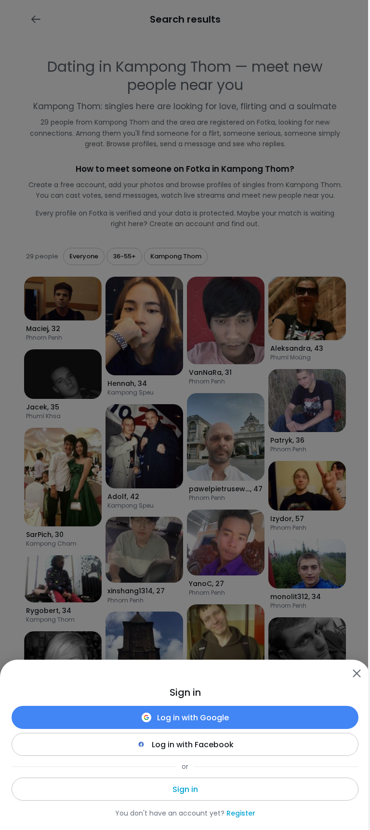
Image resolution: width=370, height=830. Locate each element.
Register (240, 813)
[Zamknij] (356, 673)
